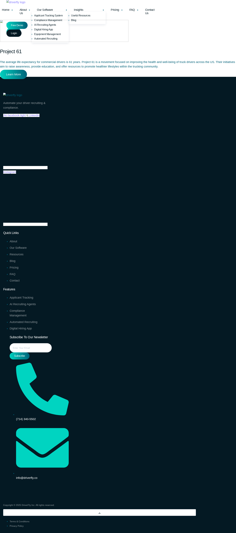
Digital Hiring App (43, 29)
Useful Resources (80, 15)
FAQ (132, 9)
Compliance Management (48, 20)
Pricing (115, 9)
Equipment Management (47, 34)
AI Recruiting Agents (45, 24)
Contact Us (149, 11)
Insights (78, 9)
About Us (23, 11)
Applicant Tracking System (48, 15)
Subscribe (19, 355)
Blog (73, 20)
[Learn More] (99, 512)
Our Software (45, 9)
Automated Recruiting (45, 38)
